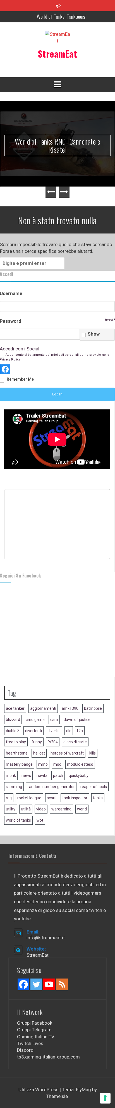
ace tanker (15, 680)
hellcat (39, 725)
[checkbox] (84, 307)
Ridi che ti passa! (61, 16)
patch (58, 747)
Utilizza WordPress (39, 1061)
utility (10, 781)
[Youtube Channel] (49, 956)
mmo (43, 736)
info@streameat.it (46, 910)
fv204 (52, 714)
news (26, 747)
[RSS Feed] (62, 956)
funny (37, 714)
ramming (14, 758)
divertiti (54, 703)
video (41, 781)
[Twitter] (36, 956)
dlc (68, 703)
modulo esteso (80, 736)
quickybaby (78, 747)
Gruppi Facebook (34, 995)
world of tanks (18, 792)
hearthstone (17, 725)
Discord (25, 1022)
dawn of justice (77, 691)
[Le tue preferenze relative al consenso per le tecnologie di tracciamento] (105, 1098)
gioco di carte (75, 714)
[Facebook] (23, 956)
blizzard (13, 691)
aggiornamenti (43, 680)
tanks (98, 770)
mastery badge (19, 736)
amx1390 (70, 680)
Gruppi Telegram (34, 1002)
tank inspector (74, 770)
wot (40, 792)
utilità (26, 781)
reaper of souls (93, 758)
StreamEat (57, 53)
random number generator (51, 758)
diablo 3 (13, 703)
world (82, 781)
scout (52, 770)
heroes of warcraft (67, 725)
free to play (16, 714)
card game (35, 691)
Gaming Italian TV (35, 1008)
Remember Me (20, 351)
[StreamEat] (57, 39)
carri (54, 691)
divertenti (33, 703)
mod (57, 736)
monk (11, 747)
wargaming (61, 781)
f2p (80, 703)
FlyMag (83, 1061)
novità (42, 747)
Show (94, 306)
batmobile (93, 680)
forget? (110, 291)
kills (92, 725)
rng (9, 770)
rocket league (29, 770)
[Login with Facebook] (5, 341)
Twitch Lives (30, 1015)
